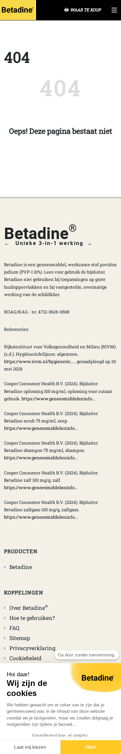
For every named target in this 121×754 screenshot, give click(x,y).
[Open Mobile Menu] (114, 10)
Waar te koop (85, 9)
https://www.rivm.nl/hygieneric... (39, 361)
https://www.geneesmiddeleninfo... (58, 399)
